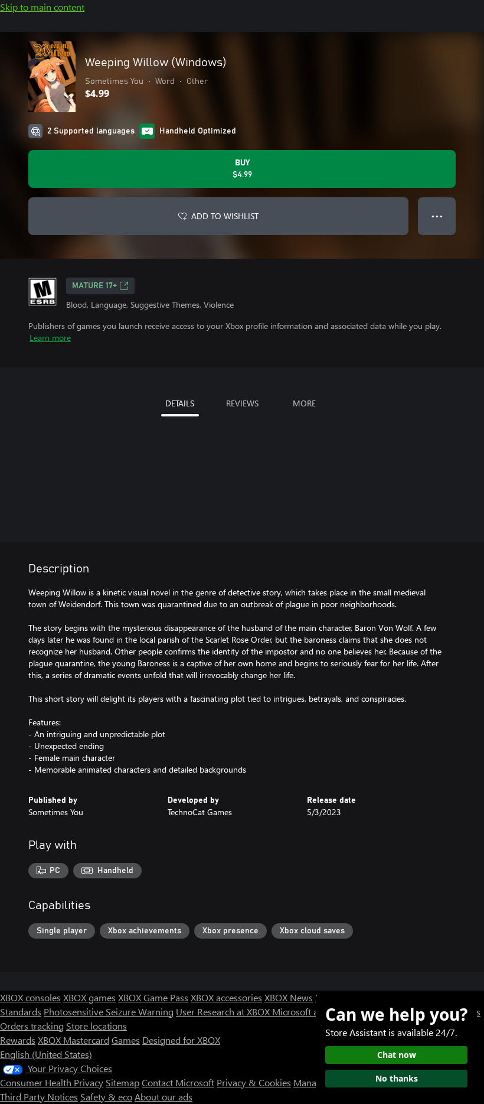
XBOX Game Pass (153, 997)
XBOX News (288, 997)
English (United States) (46, 1054)
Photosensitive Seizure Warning (109, 1011)
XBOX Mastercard (73, 1040)
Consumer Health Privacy (51, 1082)
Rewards (17, 1040)
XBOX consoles (30, 997)
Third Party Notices (39, 1096)
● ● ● (437, 216)
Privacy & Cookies (254, 1082)
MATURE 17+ (94, 286)
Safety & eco (106, 1096)
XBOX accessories (226, 997)
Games (126, 1040)
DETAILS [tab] (179, 403)
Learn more (50, 337)
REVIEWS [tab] (242, 403)
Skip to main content (42, 7)
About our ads (163, 1096)
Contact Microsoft (178, 1082)
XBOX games (89, 997)
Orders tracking (32, 1026)
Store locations (96, 1026)
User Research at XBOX (224, 1011)
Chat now (396, 1054)
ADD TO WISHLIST (225, 216)
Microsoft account (308, 1011)
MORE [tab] (304, 403)
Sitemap (122, 1082)
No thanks (396, 1078)
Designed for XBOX (181, 1040)
